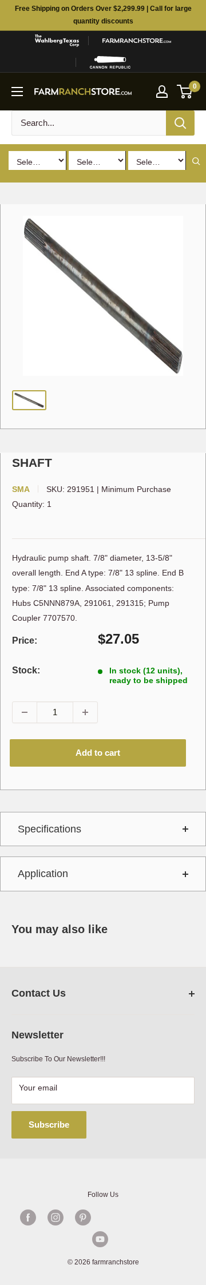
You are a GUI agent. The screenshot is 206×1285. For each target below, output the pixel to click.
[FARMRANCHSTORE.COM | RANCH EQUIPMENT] (136, 40)
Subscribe (49, 1124)
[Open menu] (17, 91)
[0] (185, 91)
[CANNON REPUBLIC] (110, 62)
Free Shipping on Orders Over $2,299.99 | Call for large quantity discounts (103, 15)
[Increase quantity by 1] (85, 712)
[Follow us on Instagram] (55, 1217)
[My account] (162, 91)
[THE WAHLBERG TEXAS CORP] (56, 40)
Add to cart (98, 752)
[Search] (180, 123)
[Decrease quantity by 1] (25, 712)
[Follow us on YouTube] (100, 1239)
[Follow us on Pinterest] (83, 1217)
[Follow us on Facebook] (28, 1217)
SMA (21, 489)
